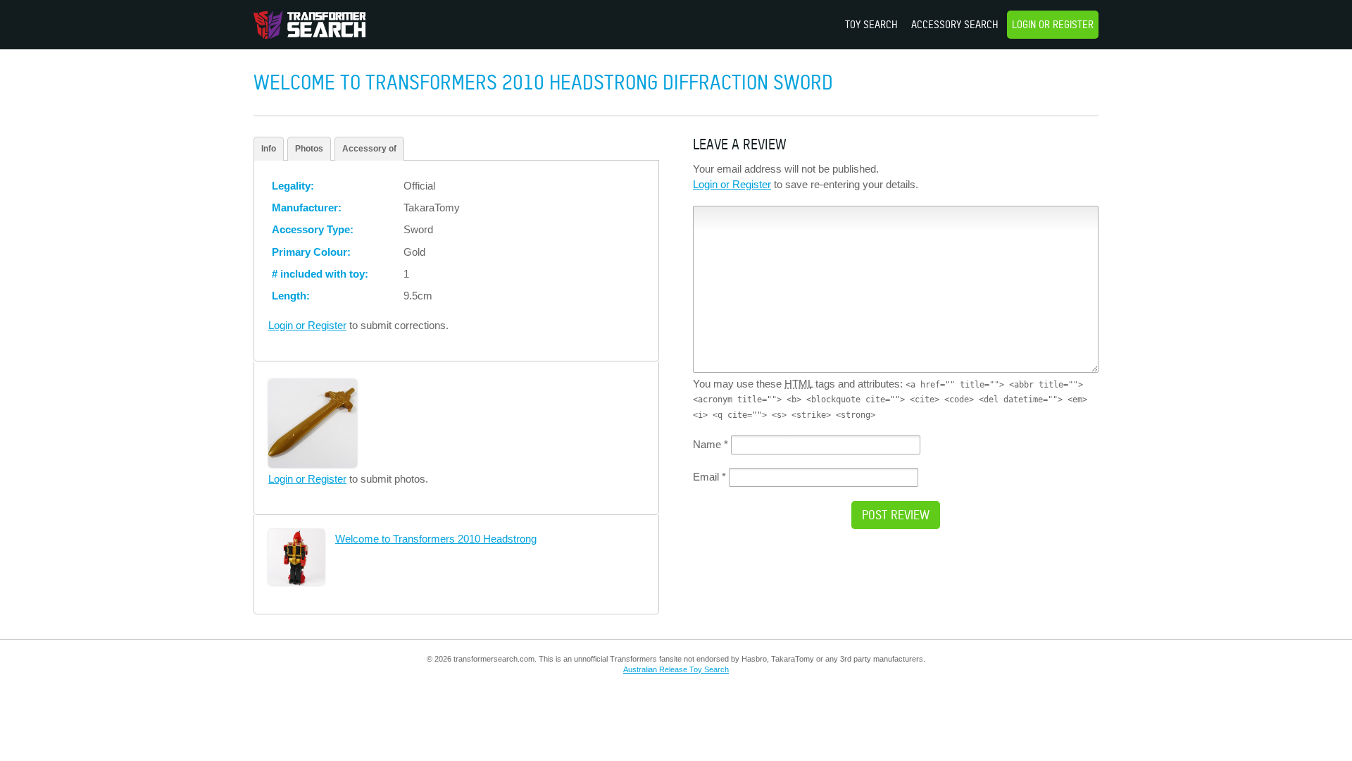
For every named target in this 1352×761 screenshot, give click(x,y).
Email (709, 477)
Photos (309, 149)
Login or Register (1053, 24)
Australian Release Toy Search (676, 669)
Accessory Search (955, 24)
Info (268, 149)
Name (710, 444)
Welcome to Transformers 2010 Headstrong (436, 539)
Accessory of (369, 149)
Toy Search (871, 24)
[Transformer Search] (309, 25)
